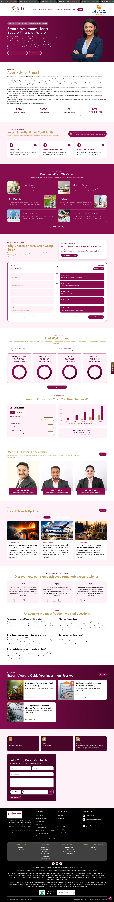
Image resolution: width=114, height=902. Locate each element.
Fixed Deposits (40, 821)
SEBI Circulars (93, 870)
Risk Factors (20, 870)
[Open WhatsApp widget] (110, 898)
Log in (80, 9)
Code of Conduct (53, 870)
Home (34, 9)
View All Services (58, 226)
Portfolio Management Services (45, 830)
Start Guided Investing (96, 317)
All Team (102, 454)
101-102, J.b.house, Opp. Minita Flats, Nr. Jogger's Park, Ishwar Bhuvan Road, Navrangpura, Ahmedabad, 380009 (89, 747)
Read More (12, 557)
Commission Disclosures (64, 833)
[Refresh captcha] (51, 792)
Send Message (15, 797)
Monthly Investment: (18, 348)
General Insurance (41, 827)
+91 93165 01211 (93, 849)
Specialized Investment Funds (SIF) (45, 839)
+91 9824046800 (47, 745)
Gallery (59, 824)
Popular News (66, 517)
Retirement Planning (41, 818)
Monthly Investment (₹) (16, 416)
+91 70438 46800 (45, 858)
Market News (56, 517)
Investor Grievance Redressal (68, 870)
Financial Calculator (63, 827)
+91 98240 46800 (44, 849)
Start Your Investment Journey (17, 53)
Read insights (29, 697)
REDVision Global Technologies (98, 899)
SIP (13, 412)
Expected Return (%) (15, 430)
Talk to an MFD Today (69, 255)
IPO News (47, 517)
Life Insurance (40, 824)
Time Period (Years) (15, 423)
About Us (41, 9)
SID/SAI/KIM (42, 870)
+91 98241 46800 (69, 854)
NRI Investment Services (42, 833)
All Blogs (102, 674)
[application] (19, 372)
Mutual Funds (39, 815)
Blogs (58, 821)
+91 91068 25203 (44, 854)
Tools (58, 9)
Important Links (82, 870)
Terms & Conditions (31, 870)
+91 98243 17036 (69, 849)
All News (102, 510)
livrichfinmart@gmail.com (16, 745)
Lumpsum (20, 412)
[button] (23, 476)
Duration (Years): (64, 348)
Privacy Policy (61, 830)
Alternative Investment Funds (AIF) (45, 836)
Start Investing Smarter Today (57, 387)
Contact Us (67, 9)
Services (50, 9)
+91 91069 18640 (20, 849)
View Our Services (35, 53)
